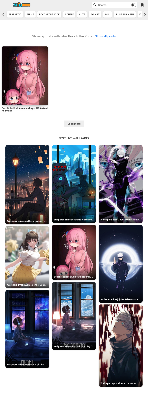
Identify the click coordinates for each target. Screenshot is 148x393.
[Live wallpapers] (21, 5)
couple (69, 14)
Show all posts (105, 36)
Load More (74, 123)
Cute (82, 14)
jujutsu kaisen (125, 14)
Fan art (95, 14)
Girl (107, 14)
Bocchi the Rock (49, 14)
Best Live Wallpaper (73, 138)
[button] (95, 5)
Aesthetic (15, 14)
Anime (30, 14)
